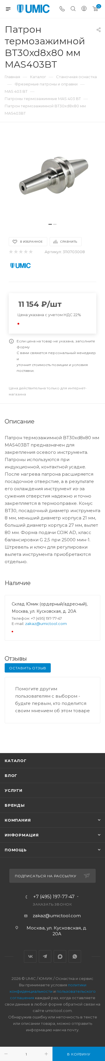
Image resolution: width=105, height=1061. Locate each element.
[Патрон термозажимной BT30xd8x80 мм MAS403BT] (52, 175)
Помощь (16, 850)
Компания (18, 820)
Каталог (16, 760)
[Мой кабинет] (84, 9)
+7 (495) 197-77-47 (54, 896)
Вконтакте (30, 956)
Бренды (15, 805)
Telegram (45, 956)
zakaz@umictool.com (46, 623)
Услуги (13, 790)
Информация (22, 835)
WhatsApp (75, 956)
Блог (11, 775)
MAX (60, 956)
